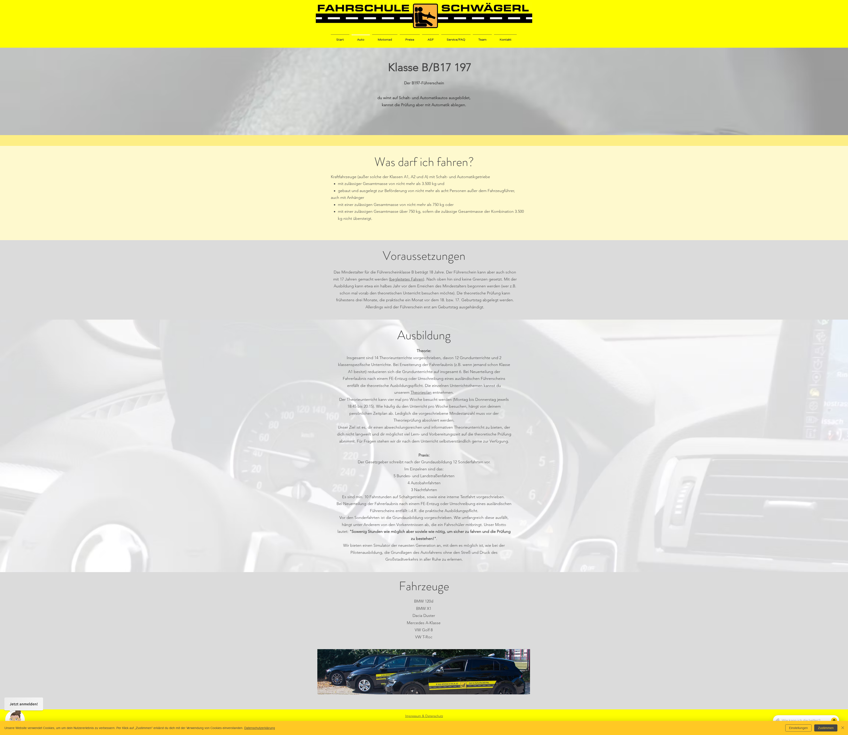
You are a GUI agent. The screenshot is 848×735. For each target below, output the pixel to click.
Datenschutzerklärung (259, 728)
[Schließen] (842, 727)
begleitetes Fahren (406, 279)
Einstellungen (798, 728)
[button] (410, 37)
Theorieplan (421, 392)
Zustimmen (826, 728)
